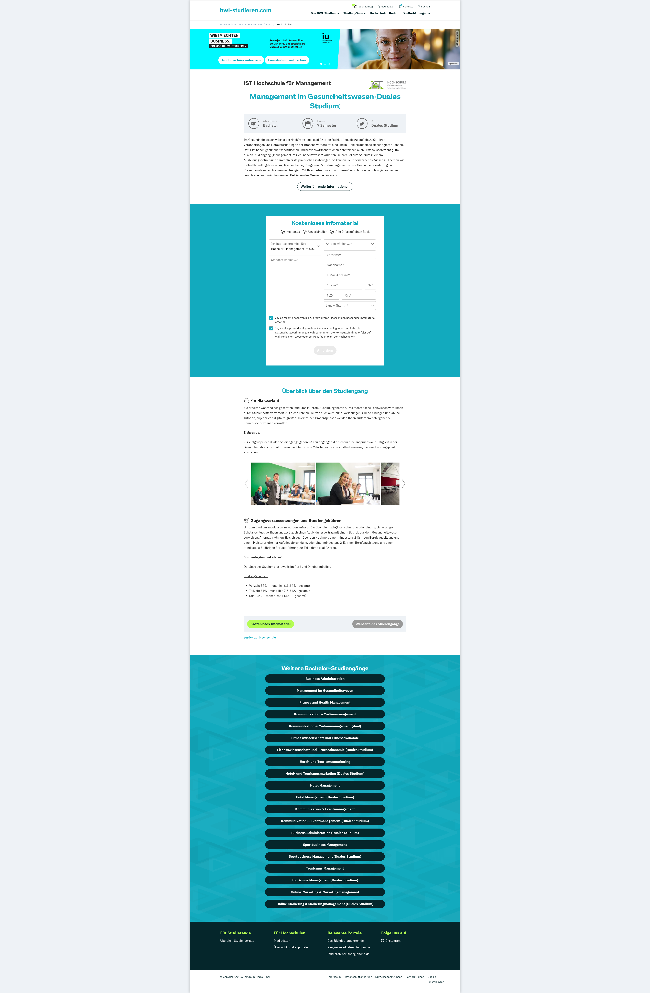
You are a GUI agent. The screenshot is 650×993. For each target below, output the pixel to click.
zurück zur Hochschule (260, 637)
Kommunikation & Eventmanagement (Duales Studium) (325, 821)
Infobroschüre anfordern (241, 60)
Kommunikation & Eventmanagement (325, 809)
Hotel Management (325, 785)
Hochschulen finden (384, 13)
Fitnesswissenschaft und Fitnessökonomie (325, 738)
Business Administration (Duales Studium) (325, 832)
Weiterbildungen (415, 13)
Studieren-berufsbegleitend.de (349, 954)
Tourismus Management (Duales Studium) (325, 880)
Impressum (335, 976)
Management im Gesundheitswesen (325, 690)
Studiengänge (353, 13)
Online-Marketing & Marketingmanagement (325, 892)
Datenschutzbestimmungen (292, 332)
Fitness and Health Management (325, 702)
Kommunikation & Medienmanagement (325, 714)
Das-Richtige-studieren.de (346, 941)
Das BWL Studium (324, 13)
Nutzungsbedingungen (330, 328)
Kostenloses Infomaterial (271, 624)
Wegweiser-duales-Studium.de (349, 947)
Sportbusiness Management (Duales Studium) (325, 856)
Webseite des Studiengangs (377, 624)
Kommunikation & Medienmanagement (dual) (325, 726)
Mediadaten (282, 941)
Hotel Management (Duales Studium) (325, 797)
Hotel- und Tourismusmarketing (325, 761)
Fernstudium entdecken (287, 60)
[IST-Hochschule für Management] (387, 85)
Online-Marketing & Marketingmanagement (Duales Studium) (325, 904)
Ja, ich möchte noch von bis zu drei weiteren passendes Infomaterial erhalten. (325, 319)
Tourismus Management (325, 868)
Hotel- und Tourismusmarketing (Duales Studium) (325, 773)
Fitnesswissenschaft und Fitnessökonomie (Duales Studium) (325, 749)
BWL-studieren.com (231, 24)
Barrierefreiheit (415, 976)
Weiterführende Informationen (325, 186)
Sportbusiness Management (325, 844)
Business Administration (325, 678)
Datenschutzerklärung (358, 976)
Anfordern (325, 350)
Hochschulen (338, 317)
